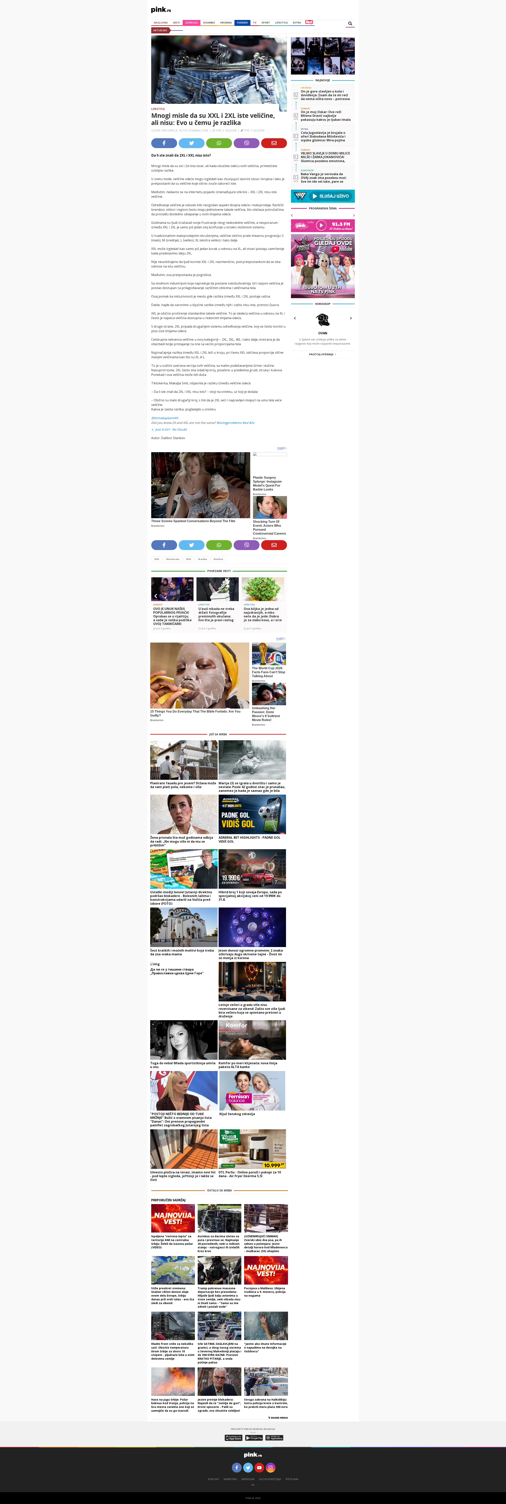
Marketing (230, 1479)
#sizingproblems (229, 423)
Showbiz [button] (209, 22)
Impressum (248, 1479)
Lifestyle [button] (281, 22)
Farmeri (242, 22)
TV (254, 22)
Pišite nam (292, 1479)
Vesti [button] (176, 22)
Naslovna (161, 22)
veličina (218, 559)
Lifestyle (158, 109)
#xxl (245, 423)
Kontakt (213, 1479)
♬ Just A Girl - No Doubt (169, 429)
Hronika (226, 22)
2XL (157, 559)
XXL (189, 559)
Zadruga (191, 22)
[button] (155, 596)
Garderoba (172, 559)
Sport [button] (265, 22)
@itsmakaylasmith (164, 418)
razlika (202, 559)
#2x (251, 423)
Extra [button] (297, 22)
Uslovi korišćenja (270, 1479)
